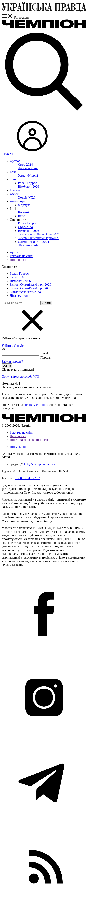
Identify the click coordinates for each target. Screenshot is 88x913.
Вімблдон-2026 (28, 186)
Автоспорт (17, 201)
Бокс (13, 172)
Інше (21, 216)
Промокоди (18, 446)
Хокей (14, 194)
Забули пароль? (12, 361)
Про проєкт (18, 259)
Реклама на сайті (21, 256)
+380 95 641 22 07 (27, 478)
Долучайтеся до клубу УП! (20, 376)
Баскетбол (25, 212)
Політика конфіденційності (29, 439)
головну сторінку (36, 404)
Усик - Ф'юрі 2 (28, 175)
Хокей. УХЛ (26, 197)
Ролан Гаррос (27, 183)
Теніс (13, 179)
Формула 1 (25, 205)
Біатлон (15, 190)
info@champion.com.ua (39, 464)
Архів (14, 252)
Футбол (15, 161)
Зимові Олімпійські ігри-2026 (38, 234)
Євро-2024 (25, 164)
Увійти (7, 365)
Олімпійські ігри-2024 (33, 241)
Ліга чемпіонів (28, 168)
